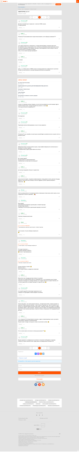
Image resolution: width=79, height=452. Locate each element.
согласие (53, 3)
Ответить (20, 27)
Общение (19, 9)
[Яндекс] (39, 384)
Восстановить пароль (39, 375)
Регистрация (39, 379)
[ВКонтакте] (36, 354)
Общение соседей (33, 9)
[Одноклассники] (41, 354)
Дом (23, 9)
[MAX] (38, 354)
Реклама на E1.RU (44, 418)
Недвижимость (26, 9)
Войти (39, 372)
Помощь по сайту (22, 419)
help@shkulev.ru (26, 444)
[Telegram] (43, 354)
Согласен (58, 4)
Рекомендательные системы (23, 445)
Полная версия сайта (23, 418)
